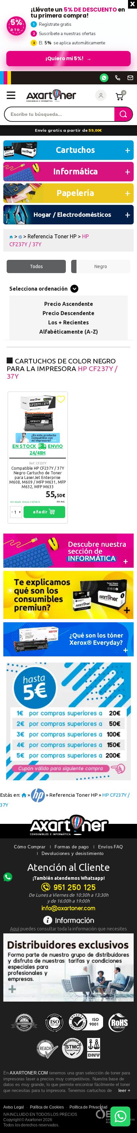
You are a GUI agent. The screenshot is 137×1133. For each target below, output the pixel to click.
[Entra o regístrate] (100, 95)
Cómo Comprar (29, 846)
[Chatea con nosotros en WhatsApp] (120, 1116)
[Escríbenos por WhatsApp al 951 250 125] (104, 77)
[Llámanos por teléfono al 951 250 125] (117, 77)
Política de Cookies (47, 1107)
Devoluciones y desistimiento (73, 853)
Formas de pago (71, 846)
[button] (60, 399)
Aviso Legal (13, 1107)
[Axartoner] (51, 95)
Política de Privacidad (88, 1107)
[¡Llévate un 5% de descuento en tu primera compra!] (68, 35)
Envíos (105, 846)
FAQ (118, 846)
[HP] (20, 236)
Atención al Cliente (68, 867)
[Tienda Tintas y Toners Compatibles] (11, 236)
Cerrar (132, 4)
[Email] (130, 77)
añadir (41, 512)
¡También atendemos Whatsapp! (69, 878)
